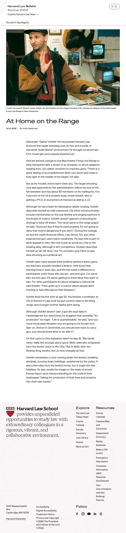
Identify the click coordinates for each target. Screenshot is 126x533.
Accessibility (42, 506)
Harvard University (16, 518)
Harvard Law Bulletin (22, 6)
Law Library (82, 437)
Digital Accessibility (46, 510)
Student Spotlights (17, 22)
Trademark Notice (45, 514)
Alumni (79, 442)
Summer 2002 (18, 10)
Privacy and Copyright (47, 517)
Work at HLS (82, 446)
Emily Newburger (30, 128)
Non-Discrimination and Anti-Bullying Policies (103, 493)
